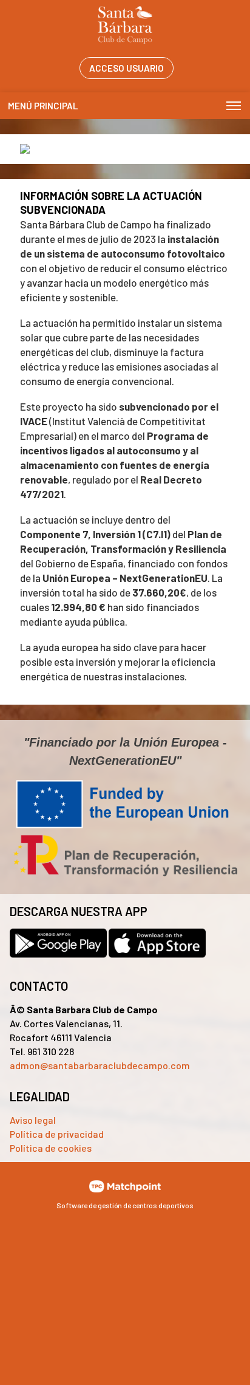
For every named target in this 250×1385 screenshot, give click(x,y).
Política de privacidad (57, 1134)
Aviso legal (33, 1120)
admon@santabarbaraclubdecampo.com (100, 1065)
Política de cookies (51, 1148)
